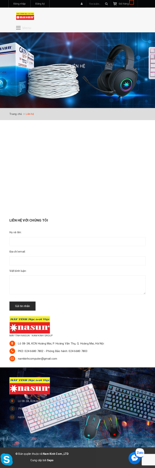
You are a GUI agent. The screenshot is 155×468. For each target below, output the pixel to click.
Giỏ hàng (124, 3)
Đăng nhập (19, 3)
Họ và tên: (15, 232)
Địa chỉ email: (17, 251)
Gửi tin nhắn (22, 306)
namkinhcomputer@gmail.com (37, 358)
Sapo (50, 460)
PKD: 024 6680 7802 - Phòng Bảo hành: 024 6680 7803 (53, 351)
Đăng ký (40, 3)
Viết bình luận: (18, 270)
